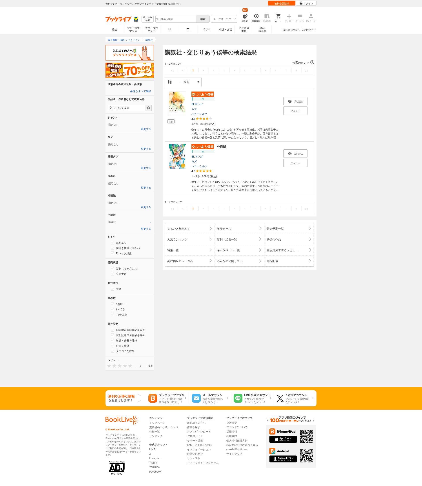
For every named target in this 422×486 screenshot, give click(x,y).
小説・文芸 (225, 29)
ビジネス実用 (244, 29)
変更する (146, 129)
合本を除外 (122, 345)
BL (170, 29)
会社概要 (231, 422)
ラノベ (207, 29)
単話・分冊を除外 (126, 340)
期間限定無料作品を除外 (130, 330)
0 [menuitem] (141, 365)
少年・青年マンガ (133, 29)
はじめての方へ (291, 29)
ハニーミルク (199, 114)
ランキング (155, 436)
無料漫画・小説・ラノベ (163, 427)
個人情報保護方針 (236, 440)
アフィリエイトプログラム (203, 462)
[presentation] (108, 365)
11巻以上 (121, 314)
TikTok (153, 462)
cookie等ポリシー (236, 449)
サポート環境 (195, 440)
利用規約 (231, 436)
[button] (239, 62)
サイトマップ (234, 453)
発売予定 (121, 273)
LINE (152, 449)
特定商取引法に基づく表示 (242, 445)
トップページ (157, 422)
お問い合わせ (195, 453)
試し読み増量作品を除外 (130, 335)
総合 (114, 29)
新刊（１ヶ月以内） (128, 268)
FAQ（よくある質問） (200, 445)
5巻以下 (121, 304)
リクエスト (193, 458)
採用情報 (231, 431)
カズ (194, 109)
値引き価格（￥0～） (128, 248)
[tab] (129, 221)
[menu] (141, 365)
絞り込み (147, 19)
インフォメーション (199, 449)
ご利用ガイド (309, 29)
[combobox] (176, 18)
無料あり (121, 242)
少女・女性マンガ (151, 29)
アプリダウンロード (199, 431)
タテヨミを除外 (125, 351)
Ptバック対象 (124, 253)
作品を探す (193, 427)
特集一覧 (154, 431)
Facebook (155, 471)
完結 (118, 289)
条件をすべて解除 (140, 91)
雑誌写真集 (262, 29)
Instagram (155, 458)
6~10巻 (120, 309)
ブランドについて (236, 427)
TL (188, 29)
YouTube (154, 467)
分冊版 (209, 146)
